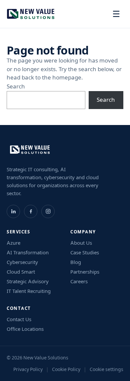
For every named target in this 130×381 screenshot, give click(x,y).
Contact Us (19, 319)
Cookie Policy (66, 369)
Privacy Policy (28, 369)
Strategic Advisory (28, 281)
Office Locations (25, 329)
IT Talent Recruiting (29, 291)
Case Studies (84, 252)
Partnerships (84, 272)
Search (16, 86)
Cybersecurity (22, 262)
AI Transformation (28, 252)
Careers (79, 281)
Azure (13, 243)
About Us (81, 243)
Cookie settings (106, 369)
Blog (75, 262)
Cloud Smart (21, 272)
